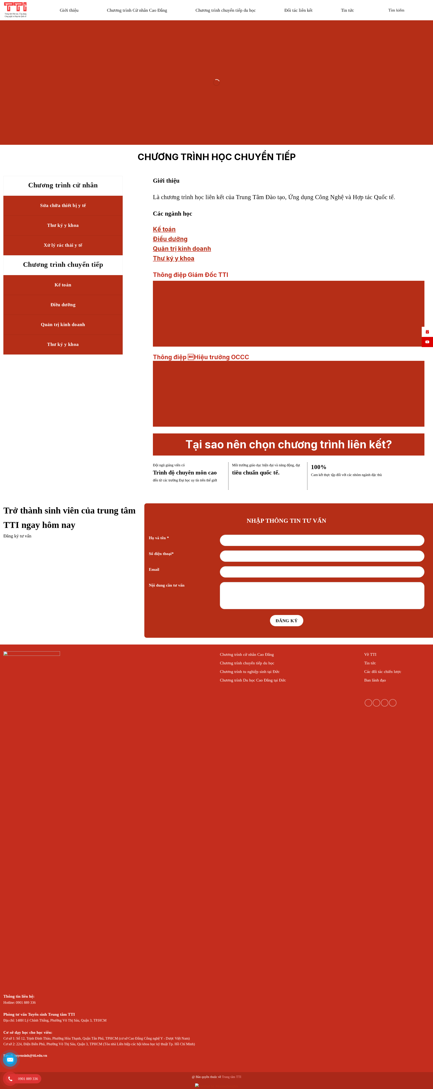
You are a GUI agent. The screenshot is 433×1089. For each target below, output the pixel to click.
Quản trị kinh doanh (182, 248)
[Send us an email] (376, 703)
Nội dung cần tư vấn (166, 585)
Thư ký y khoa (173, 258)
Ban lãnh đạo (375, 680)
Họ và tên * (159, 538)
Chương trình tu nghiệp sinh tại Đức (250, 671)
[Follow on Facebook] (368, 703)
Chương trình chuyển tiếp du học (226, 10)
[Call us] (384, 703)
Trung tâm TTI (231, 1077)
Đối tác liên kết (298, 10)
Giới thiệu (69, 10)
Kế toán (164, 229)
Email (154, 569)
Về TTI (370, 654)
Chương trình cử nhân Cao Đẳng (247, 654)
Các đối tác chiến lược (382, 671)
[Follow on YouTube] (392, 703)
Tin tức (347, 10)
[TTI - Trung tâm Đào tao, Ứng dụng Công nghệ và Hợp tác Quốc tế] (15, 10)
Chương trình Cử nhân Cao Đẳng (137, 10)
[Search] (393, 10)
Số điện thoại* (161, 553)
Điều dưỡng (170, 239)
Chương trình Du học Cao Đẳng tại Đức (253, 680)
